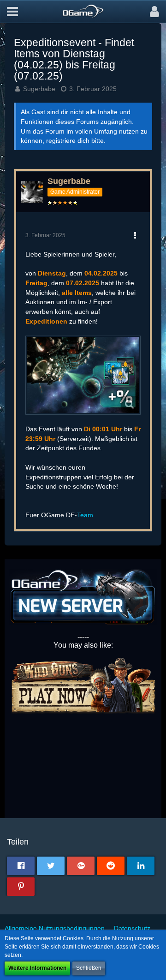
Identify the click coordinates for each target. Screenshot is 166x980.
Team (85, 515)
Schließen (88, 968)
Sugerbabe (39, 88)
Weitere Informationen (37, 968)
